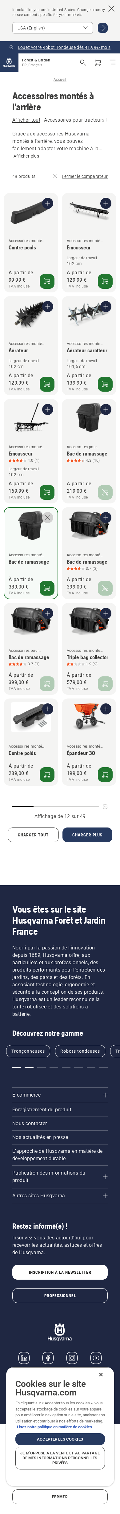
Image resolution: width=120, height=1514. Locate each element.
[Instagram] (72, 1358)
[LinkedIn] (24, 1358)
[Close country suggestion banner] (111, 9)
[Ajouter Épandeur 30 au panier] (105, 774)
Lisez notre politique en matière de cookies (54, 1427)
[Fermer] (100, 1374)
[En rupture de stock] (105, 492)
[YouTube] (96, 1358)
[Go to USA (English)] (103, 28)
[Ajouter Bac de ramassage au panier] (47, 588)
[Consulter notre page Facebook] (48, 1358)
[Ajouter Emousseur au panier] (105, 281)
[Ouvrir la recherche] (83, 62)
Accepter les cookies (60, 1439)
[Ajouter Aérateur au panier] (47, 384)
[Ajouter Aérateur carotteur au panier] (105, 384)
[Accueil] (9, 62)
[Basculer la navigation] (112, 62)
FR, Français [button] (32, 65)
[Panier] (97, 62)
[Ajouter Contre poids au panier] (47, 281)
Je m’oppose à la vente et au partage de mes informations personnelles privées (60, 1458)
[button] (16, 1067)
